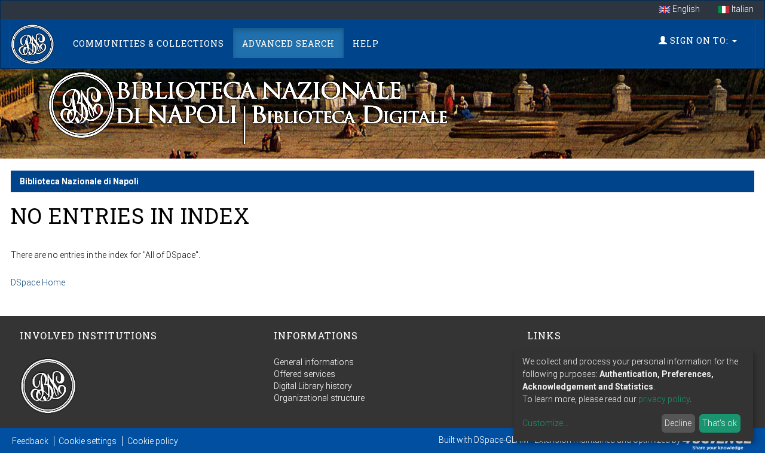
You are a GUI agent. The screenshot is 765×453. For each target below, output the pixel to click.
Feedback (30, 441)
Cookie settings (88, 441)
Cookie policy (152, 441)
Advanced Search (288, 43)
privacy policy (664, 399)
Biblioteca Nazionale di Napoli (79, 181)
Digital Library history (313, 386)
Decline (678, 423)
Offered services (304, 374)
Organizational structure (319, 398)
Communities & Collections (148, 43)
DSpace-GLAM (501, 440)
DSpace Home (38, 282)
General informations (314, 362)
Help (366, 43)
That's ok (719, 423)
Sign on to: (699, 40)
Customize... (545, 423)
